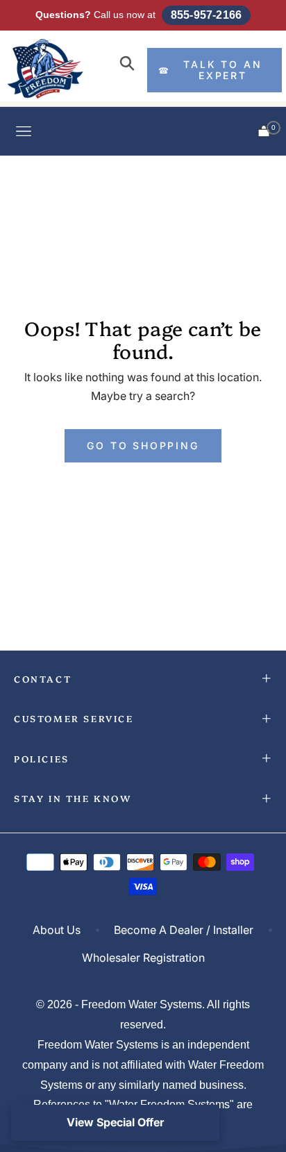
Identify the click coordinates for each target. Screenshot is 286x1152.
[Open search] (127, 64)
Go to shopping (143, 445)
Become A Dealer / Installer (183, 930)
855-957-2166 (206, 15)
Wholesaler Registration (143, 958)
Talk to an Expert (210, 69)
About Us (57, 930)
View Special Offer (115, 1122)
